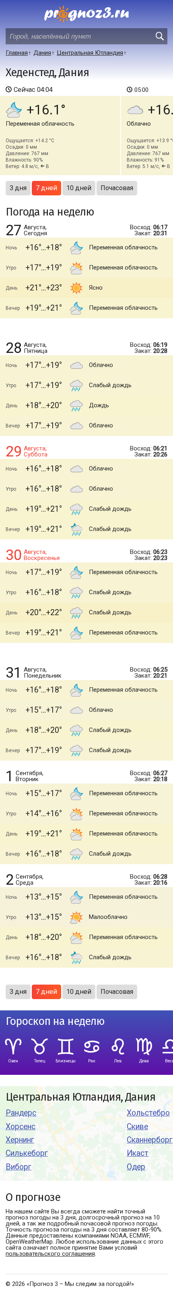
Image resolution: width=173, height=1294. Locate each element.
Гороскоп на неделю (55, 1021)
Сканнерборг (150, 1140)
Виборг (18, 1167)
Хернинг (20, 1140)
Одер (136, 1167)
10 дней (78, 188)
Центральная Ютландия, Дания (80, 1097)
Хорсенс (20, 1126)
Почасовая (117, 188)
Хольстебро (148, 1113)
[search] (159, 36)
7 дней (46, 188)
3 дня (18, 188)
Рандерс (21, 1113)
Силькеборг (27, 1153)
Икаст (137, 1153)
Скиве (137, 1126)
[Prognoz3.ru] (86, 14)
